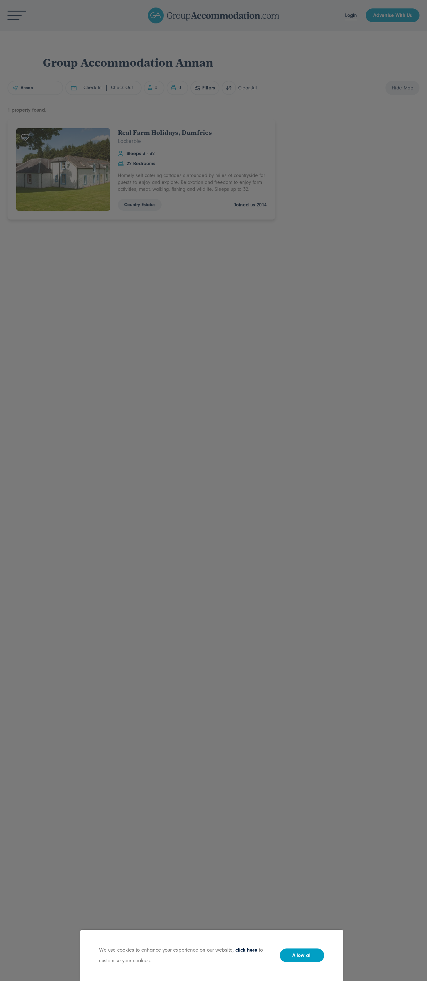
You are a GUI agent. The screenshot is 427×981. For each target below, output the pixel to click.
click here (246, 950)
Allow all (302, 955)
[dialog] (213, 490)
